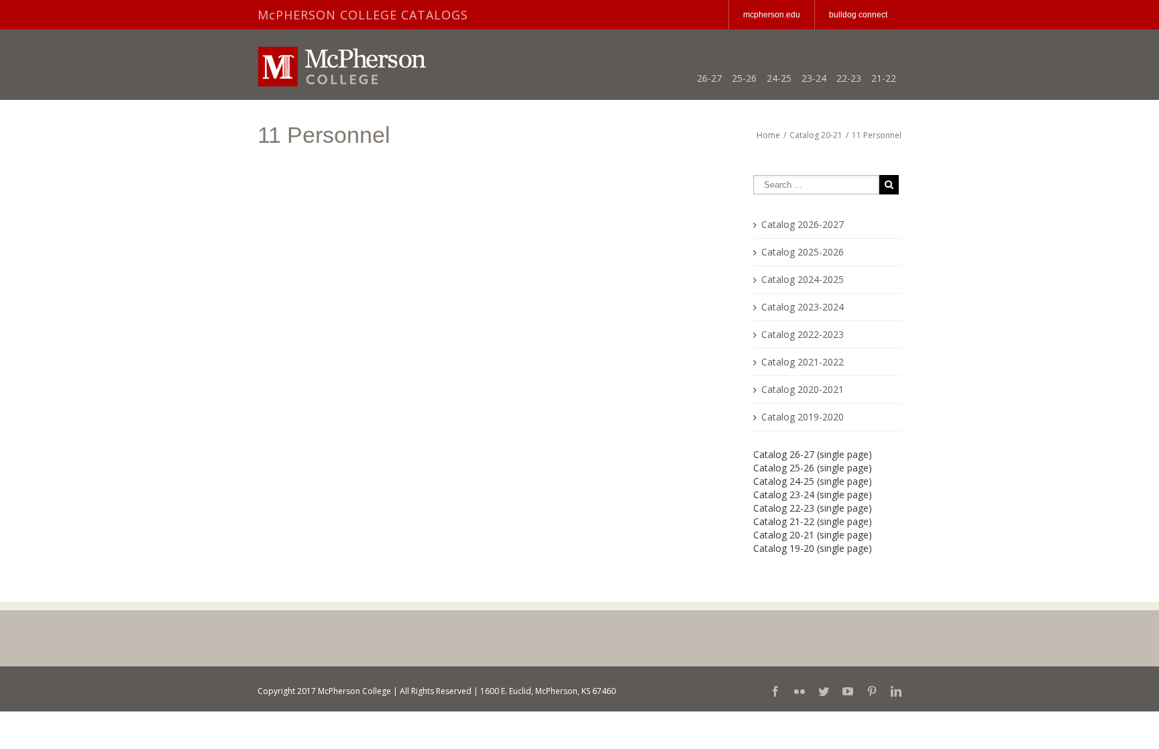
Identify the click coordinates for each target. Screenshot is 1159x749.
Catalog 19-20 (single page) (812, 548)
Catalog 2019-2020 (802, 416)
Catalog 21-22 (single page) (812, 521)
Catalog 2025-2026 (802, 251)
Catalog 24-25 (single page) (812, 481)
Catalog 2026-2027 (802, 224)
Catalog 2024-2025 (802, 279)
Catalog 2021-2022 (802, 361)
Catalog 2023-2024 (802, 306)
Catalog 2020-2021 (802, 389)
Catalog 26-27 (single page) (812, 454)
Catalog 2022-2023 (802, 334)
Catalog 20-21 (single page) (812, 534)
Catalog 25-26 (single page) (812, 467)
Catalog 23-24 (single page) (812, 494)
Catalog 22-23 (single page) (812, 508)
